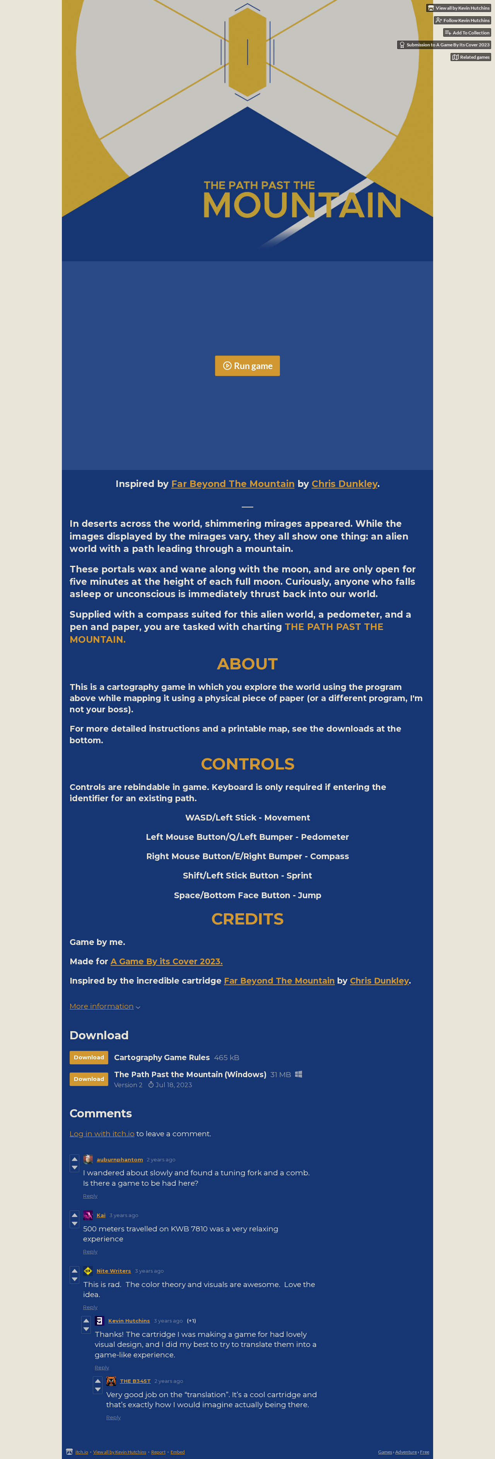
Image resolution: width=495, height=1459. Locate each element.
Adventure (406, 1452)
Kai (101, 1215)
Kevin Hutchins (129, 1321)
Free (424, 1452)
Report (158, 1452)
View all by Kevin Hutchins (119, 1452)
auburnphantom (120, 1159)
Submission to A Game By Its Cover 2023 (448, 45)
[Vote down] (74, 1167)
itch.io (81, 1452)
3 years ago (123, 1215)
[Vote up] (74, 1159)
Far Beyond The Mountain (233, 483)
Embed (178, 1452)
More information (102, 1006)
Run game (253, 365)
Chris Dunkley (344, 483)
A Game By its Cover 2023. (167, 961)
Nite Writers (114, 1271)
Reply (90, 1196)
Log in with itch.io (102, 1133)
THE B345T (135, 1381)
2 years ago (161, 1159)
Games (385, 1452)
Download (89, 1057)
